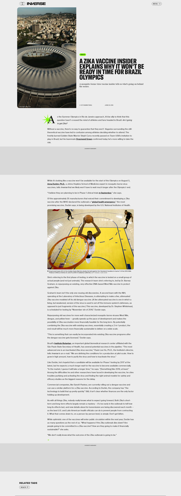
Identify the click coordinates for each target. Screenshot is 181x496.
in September (105, 193)
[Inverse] (36, 3)
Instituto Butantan (62, 343)
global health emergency (103, 202)
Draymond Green (84, 139)
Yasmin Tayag (87, 105)
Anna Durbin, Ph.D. (56, 184)
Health (23, 487)
